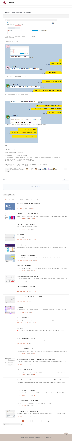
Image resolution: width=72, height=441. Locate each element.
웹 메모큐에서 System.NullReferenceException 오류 (29, 328)
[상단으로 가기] (66, 434)
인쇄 (65, 169)
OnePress (37, 437)
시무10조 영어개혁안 (20, 199)
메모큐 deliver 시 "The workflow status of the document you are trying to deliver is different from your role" (44, 380)
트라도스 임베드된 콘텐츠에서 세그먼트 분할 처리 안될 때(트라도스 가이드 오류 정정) (36, 359)
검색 (21, 424)
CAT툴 (34, 199)
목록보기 (5, 194)
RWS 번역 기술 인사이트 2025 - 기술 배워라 (26, 213)
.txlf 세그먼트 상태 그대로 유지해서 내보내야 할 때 (28, 411)
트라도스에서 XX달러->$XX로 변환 (24, 369)
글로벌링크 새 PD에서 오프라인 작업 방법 (26, 390)
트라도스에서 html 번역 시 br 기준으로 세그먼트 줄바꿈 (29, 296)
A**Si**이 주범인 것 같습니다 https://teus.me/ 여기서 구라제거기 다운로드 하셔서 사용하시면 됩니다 (36, 403)
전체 (6, 199)
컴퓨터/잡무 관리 (20, 245)
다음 (13, 194)
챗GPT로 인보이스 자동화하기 (23, 265)
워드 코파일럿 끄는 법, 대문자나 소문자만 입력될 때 (28, 276)
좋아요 (7, 169)
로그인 (38, 186)
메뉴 (67, 2)
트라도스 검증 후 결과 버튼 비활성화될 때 (26, 255)
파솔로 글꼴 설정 (20, 234)
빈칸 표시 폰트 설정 (20, 237)
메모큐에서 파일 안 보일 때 (23, 317)
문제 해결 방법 (20, 307)
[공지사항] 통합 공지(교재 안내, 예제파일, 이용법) (28, 203)
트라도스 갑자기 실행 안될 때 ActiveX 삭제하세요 (28, 400)
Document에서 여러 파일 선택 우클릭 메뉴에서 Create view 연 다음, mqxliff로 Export (33, 340)
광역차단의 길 (29, 199)
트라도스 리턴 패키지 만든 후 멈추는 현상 (26, 286)
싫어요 (7, 171)
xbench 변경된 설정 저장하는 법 (24, 348)
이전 (10, 194)
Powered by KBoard (7, 427)
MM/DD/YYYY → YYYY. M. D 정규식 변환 (26, 224)
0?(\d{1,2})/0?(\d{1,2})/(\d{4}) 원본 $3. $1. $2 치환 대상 (27, 226)
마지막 (48, 421)
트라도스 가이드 (11, 199)
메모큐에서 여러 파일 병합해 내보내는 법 (26, 338)
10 (42, 421)
